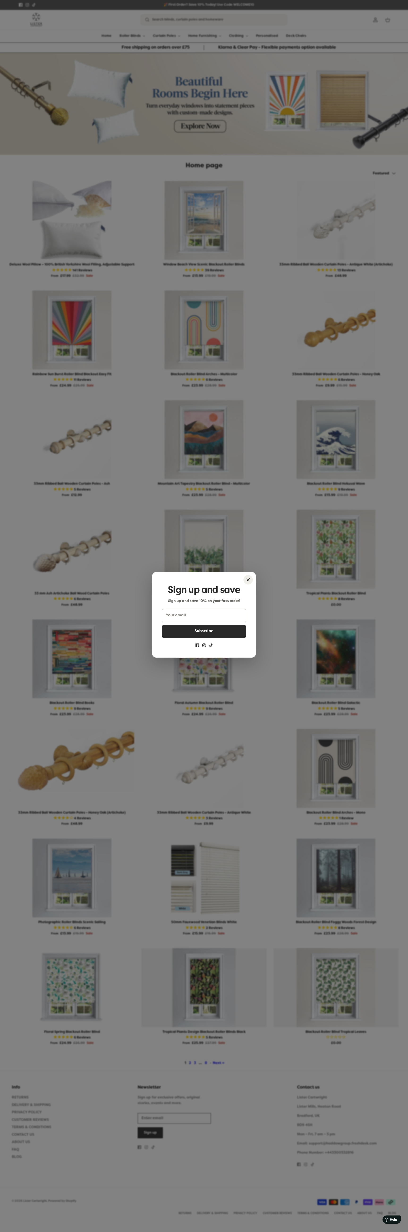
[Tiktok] (211, 645)
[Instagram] (204, 645)
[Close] (248, 579)
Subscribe (204, 631)
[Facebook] (197, 645)
